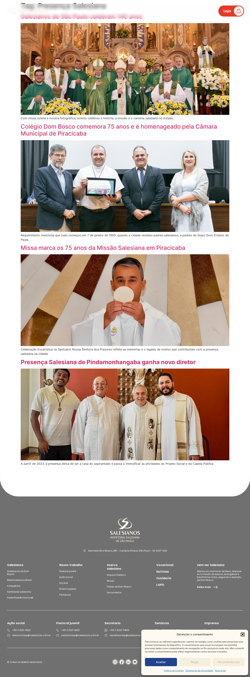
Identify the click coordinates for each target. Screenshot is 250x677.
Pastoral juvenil (67, 571)
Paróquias (65, 594)
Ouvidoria (163, 578)
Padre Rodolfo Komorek (20, 597)
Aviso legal (220, 670)
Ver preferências (228, 662)
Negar (195, 662)
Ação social (66, 577)
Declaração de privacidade (199, 670)
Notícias (162, 571)
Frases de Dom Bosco (119, 586)
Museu (110, 580)
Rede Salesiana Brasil (19, 580)
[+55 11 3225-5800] (106, 630)
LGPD (160, 585)
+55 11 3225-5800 (119, 630)
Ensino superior (67, 588)
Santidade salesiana (19, 591)
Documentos (114, 592)
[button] (243, 634)
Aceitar (161, 662)
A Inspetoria (13, 585)
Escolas (63, 583)
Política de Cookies (174, 670)
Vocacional (164, 565)
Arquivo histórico (116, 574)
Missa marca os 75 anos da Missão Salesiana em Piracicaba (103, 247)
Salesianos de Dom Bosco (18, 573)
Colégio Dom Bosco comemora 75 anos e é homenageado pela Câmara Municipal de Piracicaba (119, 130)
